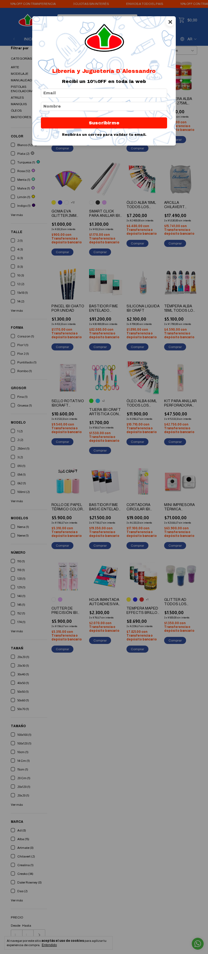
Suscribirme (104, 122)
